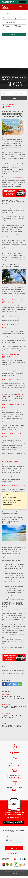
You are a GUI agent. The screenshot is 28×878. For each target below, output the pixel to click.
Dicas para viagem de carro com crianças (13, 670)
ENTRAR (21, 6)
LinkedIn (14, 684)
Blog (13, 76)
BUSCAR (14, 98)
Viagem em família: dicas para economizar (13, 673)
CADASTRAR (14, 848)
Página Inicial (6, 76)
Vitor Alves (10, 107)
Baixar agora (23, 1)
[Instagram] (8, 853)
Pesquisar (14, 34)
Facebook (4, 684)
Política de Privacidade (11, 502)
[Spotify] (11, 853)
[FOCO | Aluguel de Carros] (5, 8)
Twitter (9, 684)
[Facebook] (13, 853)
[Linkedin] (16, 853)
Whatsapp (19, 684)
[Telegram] (18, 853)
